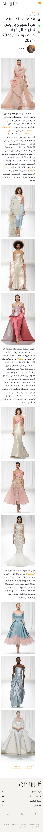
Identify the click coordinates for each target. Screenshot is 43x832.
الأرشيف (15, 824)
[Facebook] (39, 14)
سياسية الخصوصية (10, 827)
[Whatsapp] (39, 26)
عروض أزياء (29, 766)
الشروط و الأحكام (26, 827)
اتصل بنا (6, 824)
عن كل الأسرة (34, 824)
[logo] (10, 4)
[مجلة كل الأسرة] (21, 784)
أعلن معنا (24, 824)
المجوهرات (30, 574)
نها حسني (21, 49)
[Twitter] (39, 20)
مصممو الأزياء (16, 766)
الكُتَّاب (37, 827)
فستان (20, 359)
